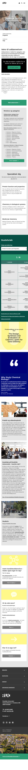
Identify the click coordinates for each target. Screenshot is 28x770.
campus (17, 526)
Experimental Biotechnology (9, 292)
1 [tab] (11, 347)
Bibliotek (4, 670)
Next (26, 335)
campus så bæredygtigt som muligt (10, 536)
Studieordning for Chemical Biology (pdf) (10, 313)
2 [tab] (12, 347)
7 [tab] (20, 347)
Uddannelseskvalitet (5, 319)
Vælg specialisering (6, 245)
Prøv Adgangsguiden (7, 575)
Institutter (5, 675)
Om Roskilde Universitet (8, 687)
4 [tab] (15, 347)
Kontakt (4, 681)
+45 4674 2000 (9, 709)
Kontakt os (5, 716)
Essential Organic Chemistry (9, 271)
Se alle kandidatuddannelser (13, 20)
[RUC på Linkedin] (10, 722)
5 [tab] (17, 347)
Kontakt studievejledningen (8, 615)
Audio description (5, 74)
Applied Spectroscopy (9, 284)
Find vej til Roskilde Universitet (11, 756)
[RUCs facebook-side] (7, 722)
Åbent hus (18, 621)
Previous (2, 335)
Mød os (11, 627)
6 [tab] (18, 347)
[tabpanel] (14, 336)
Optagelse (11, 655)
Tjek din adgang (11, 582)
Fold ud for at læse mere (5, 91)
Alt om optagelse (13, 160)
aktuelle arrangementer (13, 620)
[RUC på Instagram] (13, 722)
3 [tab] (14, 347)
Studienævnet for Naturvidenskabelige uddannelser (13, 316)
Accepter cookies (14, 67)
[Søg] (21, 3)
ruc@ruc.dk (10, 711)
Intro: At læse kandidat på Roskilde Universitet (13, 497)
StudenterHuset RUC (19, 532)
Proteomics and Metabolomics (9, 307)
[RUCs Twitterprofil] (4, 722)
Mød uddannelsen (13, 102)
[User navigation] (19, 3)
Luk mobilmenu (24, 3)
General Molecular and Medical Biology (9, 299)
